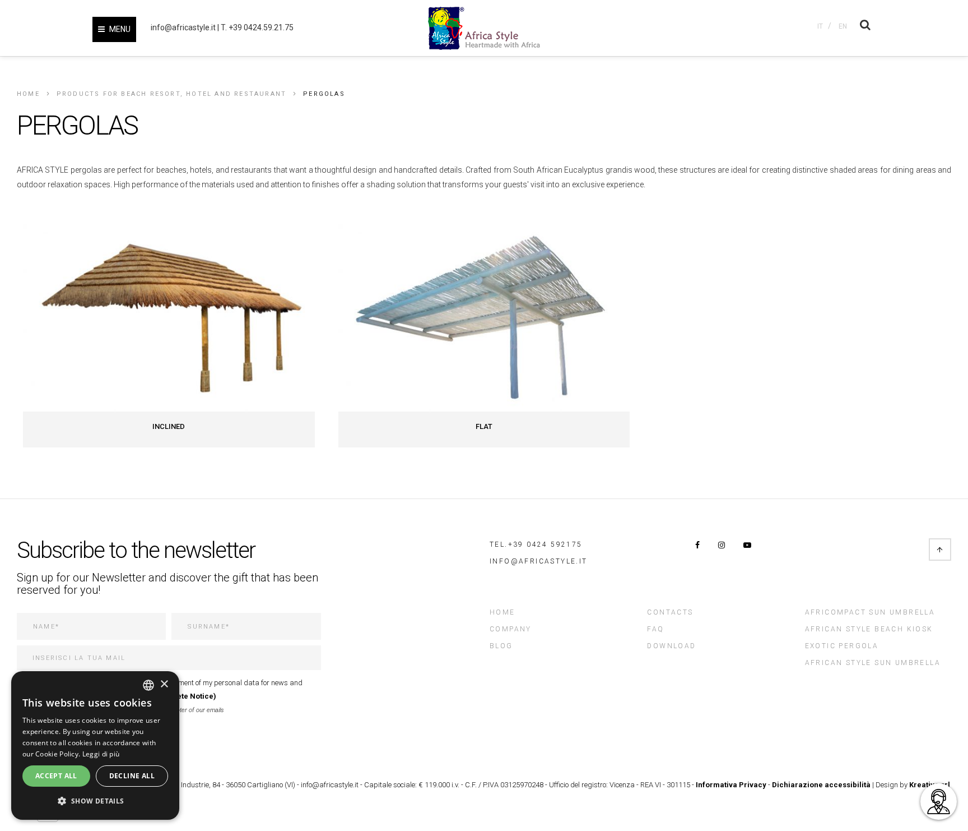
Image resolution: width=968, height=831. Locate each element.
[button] (95, 801)
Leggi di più (101, 754)
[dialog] (95, 745)
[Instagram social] (721, 545)
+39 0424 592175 (545, 544)
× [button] (164, 684)
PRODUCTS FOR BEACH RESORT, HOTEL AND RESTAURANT (171, 94)
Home (28, 94)
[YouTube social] (747, 545)
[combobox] (148, 685)
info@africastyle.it (183, 27)
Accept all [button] (56, 776)
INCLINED (168, 426)
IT (820, 26)
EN (843, 26)
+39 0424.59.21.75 (261, 27)
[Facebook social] (697, 545)
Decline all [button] (132, 776)
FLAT (484, 426)
